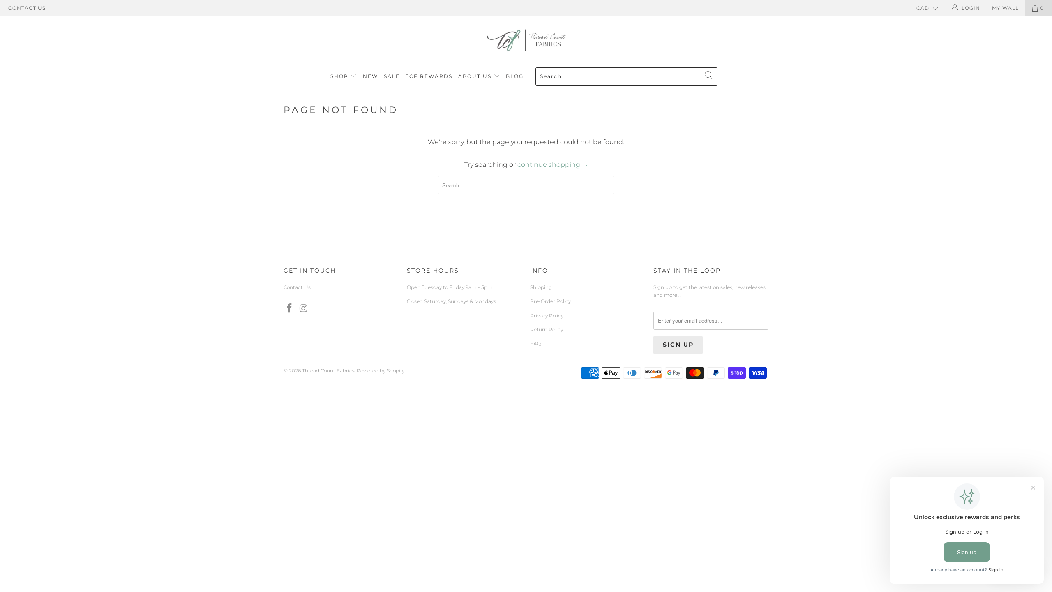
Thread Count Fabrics (328, 371)
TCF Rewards (429, 76)
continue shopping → (552, 165)
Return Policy (546, 329)
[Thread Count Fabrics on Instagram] (304, 308)
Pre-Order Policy (550, 301)
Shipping (541, 287)
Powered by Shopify (380, 371)
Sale (392, 76)
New (370, 76)
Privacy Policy (546, 315)
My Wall (1005, 8)
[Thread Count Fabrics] (526, 40)
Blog (515, 76)
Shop (339, 76)
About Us (476, 76)
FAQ (535, 343)
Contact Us (27, 8)
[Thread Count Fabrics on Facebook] (290, 308)
